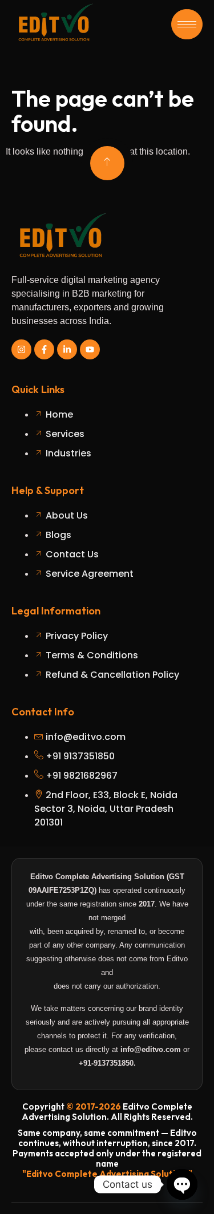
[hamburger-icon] (187, 24)
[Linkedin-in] (67, 349)
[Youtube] (90, 349)
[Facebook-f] (44, 349)
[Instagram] (21, 349)
